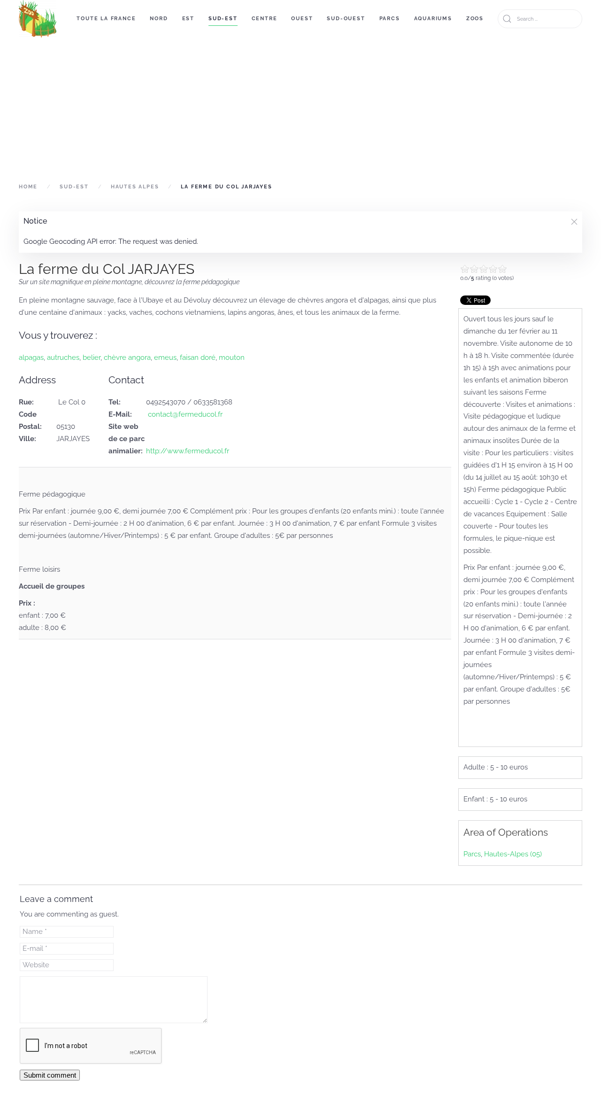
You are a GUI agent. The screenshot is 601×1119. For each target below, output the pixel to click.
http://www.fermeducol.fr (187, 451)
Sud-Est (223, 19)
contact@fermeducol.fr (184, 414)
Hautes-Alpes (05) (513, 854)
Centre (264, 19)
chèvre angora (127, 357)
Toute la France (106, 19)
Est (188, 19)
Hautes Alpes (135, 187)
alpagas (31, 357)
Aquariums (433, 19)
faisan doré (198, 357)
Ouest (302, 19)
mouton (232, 357)
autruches (63, 357)
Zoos (475, 19)
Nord (159, 19)
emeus (165, 357)
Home (28, 187)
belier (91, 357)
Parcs (389, 19)
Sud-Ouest (346, 19)
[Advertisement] (300, 109)
